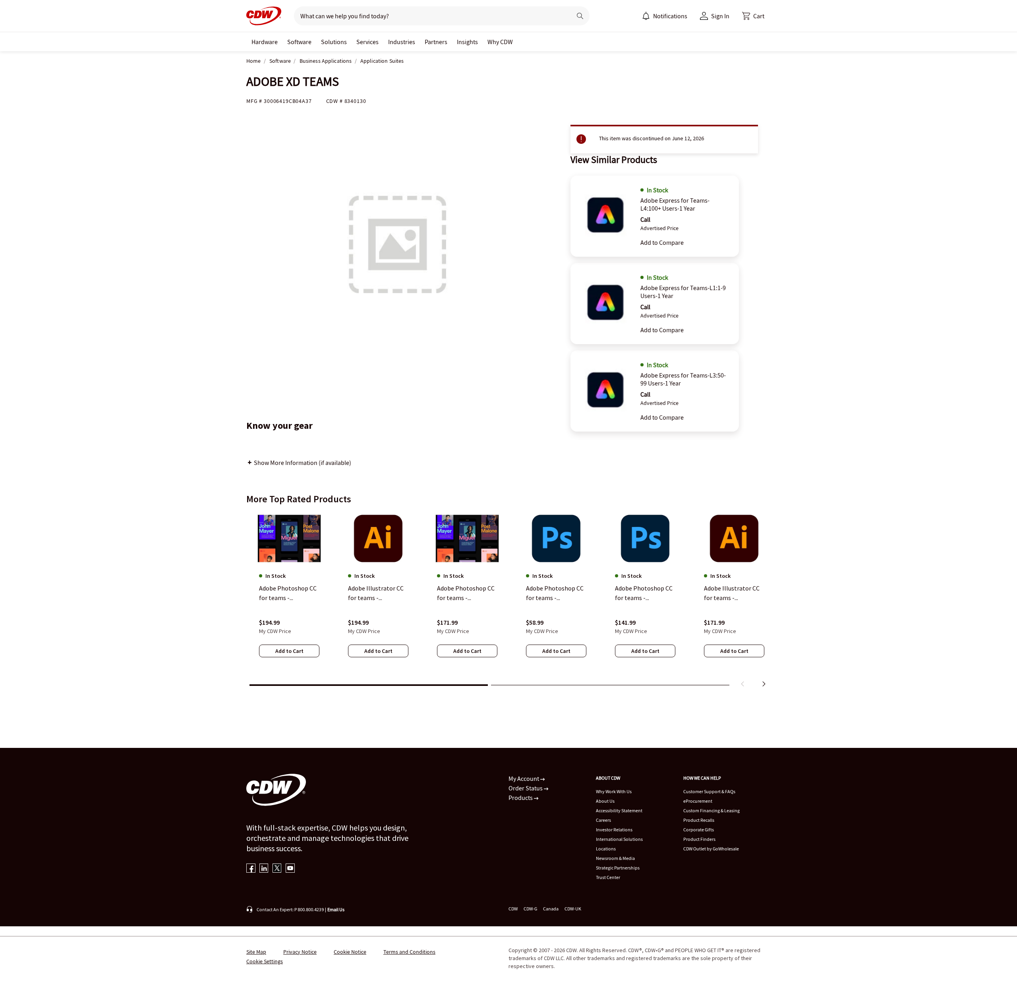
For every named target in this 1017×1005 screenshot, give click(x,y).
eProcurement (697, 801)
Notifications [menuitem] (670, 16)
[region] (508, 601)
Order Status (526, 788)
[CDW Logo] (263, 15)
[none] (264, 41)
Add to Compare (662, 242)
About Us (605, 801)
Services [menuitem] (367, 42)
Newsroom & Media (615, 858)
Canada (551, 909)
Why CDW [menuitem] (500, 42)
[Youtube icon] (290, 868)
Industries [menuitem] (401, 42)
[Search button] (580, 16)
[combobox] (429, 15)
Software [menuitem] (299, 42)
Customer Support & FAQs (709, 791)
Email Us (335, 909)
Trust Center (608, 877)
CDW (513, 909)
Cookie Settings (264, 961)
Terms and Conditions (409, 951)
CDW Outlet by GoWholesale (711, 849)
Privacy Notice (300, 951)
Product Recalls (698, 820)
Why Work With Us (614, 791)
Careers (603, 820)
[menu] (664, 15)
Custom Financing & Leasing (711, 810)
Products (521, 798)
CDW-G (530, 909)
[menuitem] (646, 16)
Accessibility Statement (619, 810)
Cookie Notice (350, 951)
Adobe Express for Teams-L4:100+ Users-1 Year (675, 204)
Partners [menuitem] (436, 42)
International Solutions (619, 839)
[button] (753, 15)
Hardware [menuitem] (264, 42)
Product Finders (699, 839)
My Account (524, 778)
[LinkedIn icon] (264, 868)
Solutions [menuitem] (334, 42)
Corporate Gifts (698, 830)
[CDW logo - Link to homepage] (263, 15)
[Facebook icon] (250, 868)
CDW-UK (573, 909)
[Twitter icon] (277, 868)
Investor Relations (614, 830)
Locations (606, 849)
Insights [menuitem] (467, 42)
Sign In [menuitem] (720, 16)
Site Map (256, 951)
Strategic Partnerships (618, 868)
